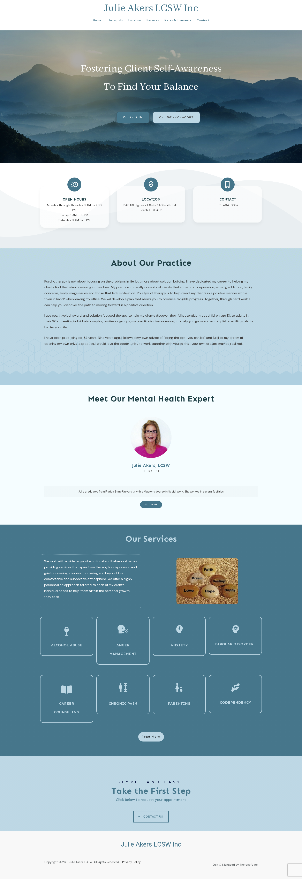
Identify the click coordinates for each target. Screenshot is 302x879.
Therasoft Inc (249, 864)
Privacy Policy (131, 862)
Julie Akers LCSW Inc (151, 8)
